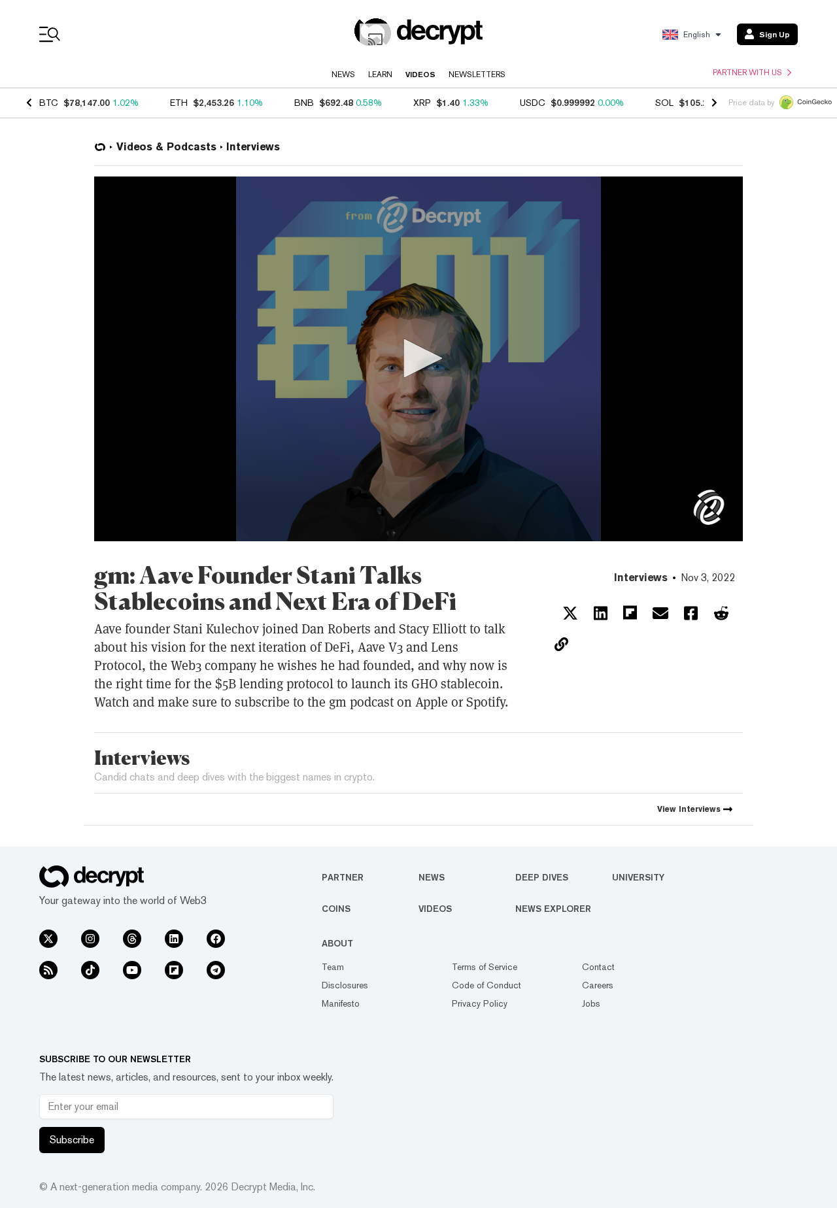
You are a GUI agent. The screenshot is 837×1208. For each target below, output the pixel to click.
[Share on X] (570, 613)
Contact (598, 967)
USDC (532, 102)
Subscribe (72, 1139)
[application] (418, 358)
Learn (380, 74)
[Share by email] (660, 613)
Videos (420, 74)
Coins (336, 908)
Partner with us (747, 72)
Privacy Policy (479, 1003)
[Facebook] (216, 939)
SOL (664, 102)
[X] (48, 939)
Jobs (591, 1003)
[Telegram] (216, 970)
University (638, 877)
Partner (343, 877)
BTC (48, 102)
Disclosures (345, 985)
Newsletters (477, 74)
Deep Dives (541, 877)
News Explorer (553, 908)
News (343, 74)
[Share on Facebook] (691, 613)
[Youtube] (132, 970)
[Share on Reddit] (721, 613)
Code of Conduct (486, 985)
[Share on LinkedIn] (600, 613)
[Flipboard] (174, 970)
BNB (304, 102)
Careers (597, 985)
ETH (179, 102)
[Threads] (132, 939)
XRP (422, 102)
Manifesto (341, 1003)
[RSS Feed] (48, 970)
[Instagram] (90, 939)
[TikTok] (90, 970)
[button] (418, 358)
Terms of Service (484, 967)
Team (333, 967)
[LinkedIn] (174, 939)
